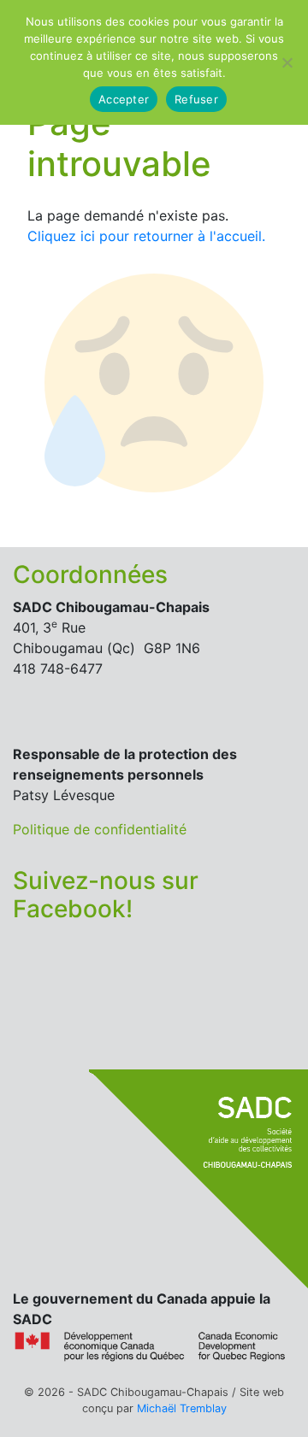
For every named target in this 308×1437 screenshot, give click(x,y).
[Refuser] (286, 62)
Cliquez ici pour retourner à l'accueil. (146, 235)
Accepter (123, 99)
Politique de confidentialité (100, 829)
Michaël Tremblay (182, 1408)
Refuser (196, 99)
